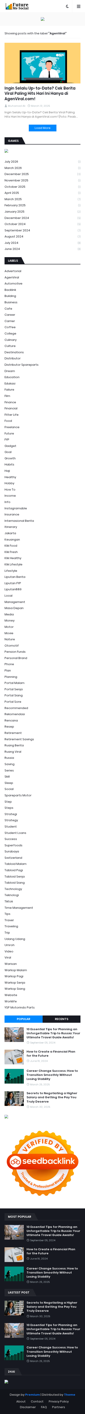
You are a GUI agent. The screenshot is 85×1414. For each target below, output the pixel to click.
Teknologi (12, 895)
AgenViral (12, 277)
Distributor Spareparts (22, 365)
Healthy (10, 477)
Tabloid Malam (16, 864)
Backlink (10, 290)
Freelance (12, 427)
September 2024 (42, 230)
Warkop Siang (15, 989)
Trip (7, 932)
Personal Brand (16, 658)
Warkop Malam (16, 970)
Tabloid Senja (15, 876)
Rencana (11, 720)
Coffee (10, 327)
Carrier (10, 321)
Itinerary (11, 527)
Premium (32, 1395)
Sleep (9, 783)
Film (7, 396)
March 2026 (42, 168)
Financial (11, 408)
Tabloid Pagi (14, 870)
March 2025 (42, 199)
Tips (7, 914)
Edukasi (10, 383)
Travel (9, 920)
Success (11, 839)
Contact (37, 1401)
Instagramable (16, 508)
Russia (9, 758)
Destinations (14, 352)
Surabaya (12, 851)
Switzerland (13, 858)
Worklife (11, 1001)
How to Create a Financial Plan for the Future (51, 1054)
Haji (7, 471)
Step (8, 802)
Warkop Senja (15, 982)
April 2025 (42, 193)
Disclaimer (28, 1407)
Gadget (10, 446)
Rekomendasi (15, 714)
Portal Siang (14, 695)
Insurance (12, 514)
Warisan (11, 964)
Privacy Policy (59, 1401)
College (10, 333)
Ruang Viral (13, 752)
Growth (10, 458)
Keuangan (12, 539)
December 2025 (42, 174)
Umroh (10, 945)
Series (9, 770)
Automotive (13, 283)
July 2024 (42, 243)
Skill (7, 776)
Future (9, 433)
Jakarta (10, 533)
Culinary (11, 340)
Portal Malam (14, 683)
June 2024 (42, 249)
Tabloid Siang (15, 882)
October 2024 (42, 224)
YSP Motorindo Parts (20, 1007)
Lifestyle (11, 571)
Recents (61, 1019)
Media (9, 614)
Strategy (11, 820)
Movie (9, 633)
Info (7, 502)
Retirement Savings (19, 739)
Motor (9, 627)
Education (12, 377)
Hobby (9, 483)
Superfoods (13, 845)
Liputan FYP (13, 583)
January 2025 (42, 211)
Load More (43, 128)
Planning (11, 677)
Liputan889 (13, 589)
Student (11, 826)
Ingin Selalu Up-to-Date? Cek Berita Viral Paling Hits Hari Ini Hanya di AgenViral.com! (40, 94)
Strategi (11, 814)
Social (9, 789)
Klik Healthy (13, 558)
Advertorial (13, 271)
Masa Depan (14, 608)
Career (10, 315)
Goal (8, 452)
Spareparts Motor (18, 795)
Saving (10, 764)
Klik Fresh (11, 552)
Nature (10, 639)
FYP (7, 439)
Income (10, 495)
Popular (23, 1019)
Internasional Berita (19, 521)
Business (11, 302)
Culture (10, 346)
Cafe (8, 308)
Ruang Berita (14, 745)
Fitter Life (12, 415)
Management (15, 602)
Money (10, 620)
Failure (9, 389)
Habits (9, 464)
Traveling (11, 926)
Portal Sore (13, 702)
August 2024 (42, 236)
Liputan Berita (15, 577)
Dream (10, 371)
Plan (8, 670)
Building (10, 296)
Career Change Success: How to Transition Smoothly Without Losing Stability (52, 1075)
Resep (9, 726)
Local (8, 595)
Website (11, 995)
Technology (13, 889)
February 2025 (42, 205)
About (21, 1401)
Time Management (19, 908)
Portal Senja (14, 689)
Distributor (13, 358)
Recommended (16, 708)
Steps (9, 808)
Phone (9, 664)
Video (9, 951)
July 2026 (42, 161)
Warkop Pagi (14, 976)
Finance (10, 402)
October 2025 (42, 187)
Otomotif (12, 645)
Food (8, 421)
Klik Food (11, 545)
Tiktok (9, 901)
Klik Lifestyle (13, 564)
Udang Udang (15, 939)
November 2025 (42, 180)
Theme (69, 1395)
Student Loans (15, 833)
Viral (8, 957)
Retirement (13, 733)
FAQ (44, 1407)
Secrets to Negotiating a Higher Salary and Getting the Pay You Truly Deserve (52, 1097)
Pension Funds (15, 652)
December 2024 (42, 218)
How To (10, 489)
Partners (58, 1407)
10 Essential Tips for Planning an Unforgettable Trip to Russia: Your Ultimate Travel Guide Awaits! (53, 1033)
